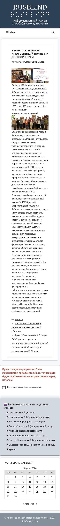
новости (19, 319)
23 (15, 491)
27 (44, 491)
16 (15, 487)
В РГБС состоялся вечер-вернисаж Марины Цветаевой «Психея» (26, 327)
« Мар (26, 504)
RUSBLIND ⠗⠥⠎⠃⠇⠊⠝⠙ (30, 10)
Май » (34, 504)
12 (37, 482)
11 (30, 482)
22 (8, 491)
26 (37, 491)
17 (23, 487)
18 (30, 487)
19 (37, 487)
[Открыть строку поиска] (53, 32)
